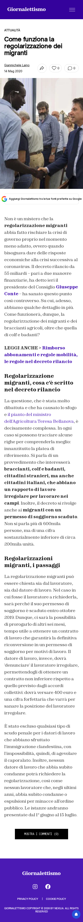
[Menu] (72, 9)
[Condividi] (42, 68)
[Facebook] (48, 886)
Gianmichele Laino (17, 65)
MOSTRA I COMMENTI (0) (41, 834)
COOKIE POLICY (56, 898)
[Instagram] (35, 886)
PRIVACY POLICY (28, 898)
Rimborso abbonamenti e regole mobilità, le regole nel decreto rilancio (41, 354)
